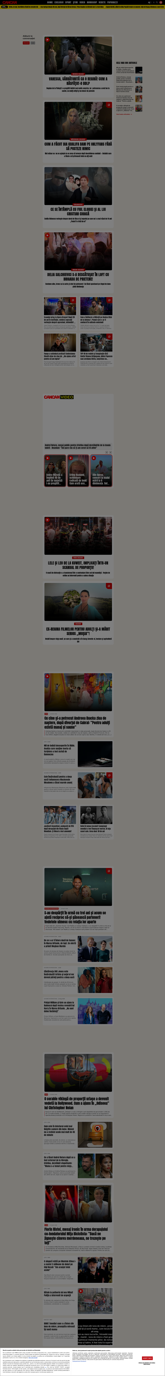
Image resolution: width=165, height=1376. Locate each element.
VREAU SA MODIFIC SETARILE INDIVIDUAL (146, 1363)
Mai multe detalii (33, 1357)
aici (45, 1367)
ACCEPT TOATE (147, 1358)
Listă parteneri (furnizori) (79, 1361)
